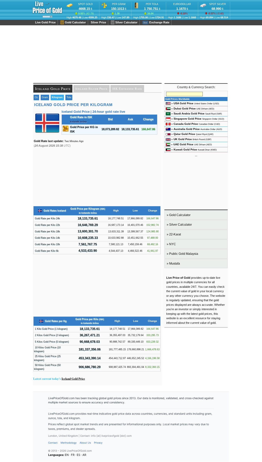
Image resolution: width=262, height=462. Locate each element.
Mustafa (174, 263)
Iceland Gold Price (53, 88)
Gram (45, 97)
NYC (172, 244)
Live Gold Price (45, 22)
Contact (53, 442)
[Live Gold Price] (47, 7)
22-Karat (175, 234)
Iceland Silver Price (91, 88)
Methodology (69, 442)
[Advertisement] (131, 54)
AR (84, 455)
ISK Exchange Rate (127, 88)
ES (78, 455)
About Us (85, 442)
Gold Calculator (75, 22)
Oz (36, 97)
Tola (69, 97)
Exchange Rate (156, 22)
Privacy (98, 442)
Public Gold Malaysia (183, 253)
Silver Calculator (126, 22)
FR (72, 455)
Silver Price (98, 22)
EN (67, 455)
